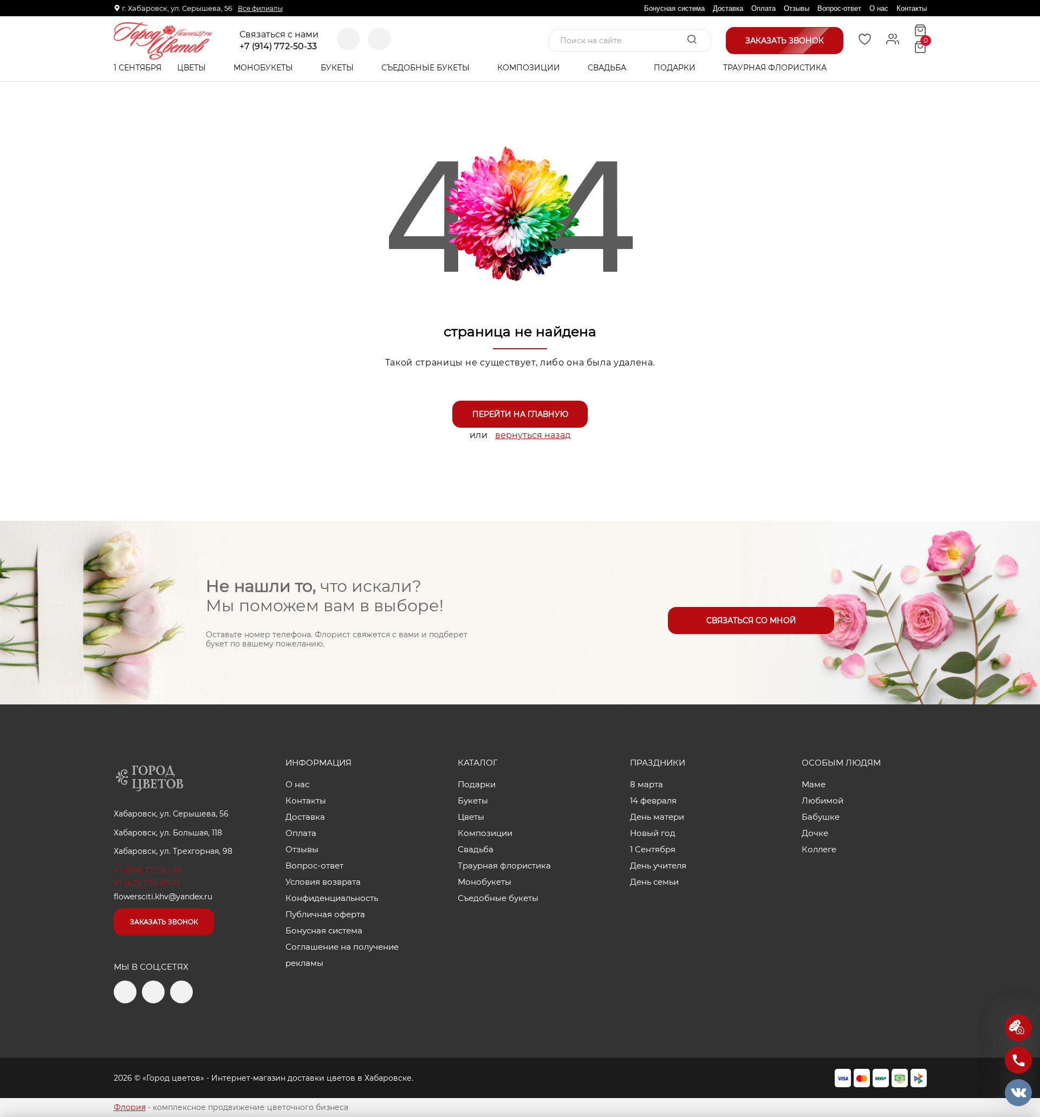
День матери (657, 817)
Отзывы (796, 8)
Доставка (728, 8)
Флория (130, 1107)
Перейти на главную (520, 414)
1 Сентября (137, 68)
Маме (814, 784)
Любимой (822, 800)
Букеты (338, 68)
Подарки (676, 68)
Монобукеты (264, 68)
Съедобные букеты (426, 68)
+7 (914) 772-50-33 (278, 46)
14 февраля (653, 800)
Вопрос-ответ (839, 8)
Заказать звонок (164, 922)
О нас (878, 8)
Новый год (652, 833)
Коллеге (819, 849)
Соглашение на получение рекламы (342, 955)
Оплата (763, 8)
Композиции (529, 68)
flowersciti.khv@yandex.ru (163, 897)
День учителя (658, 865)
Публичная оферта (325, 914)
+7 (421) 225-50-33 (147, 883)
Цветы (192, 68)
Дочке (815, 833)
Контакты (911, 8)
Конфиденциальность (331, 898)
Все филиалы (260, 8)
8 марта (646, 784)
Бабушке (821, 817)
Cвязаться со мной (751, 620)
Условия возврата (323, 882)
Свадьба (608, 68)
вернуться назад (532, 435)
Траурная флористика (775, 68)
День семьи (654, 882)
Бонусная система (674, 8)
